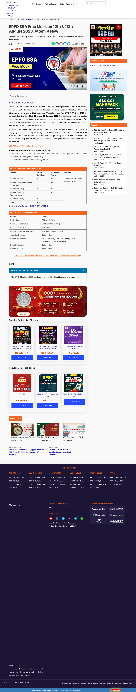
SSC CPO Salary (75, 484)
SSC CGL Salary (15, 488)
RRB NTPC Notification (98, 477)
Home (11, 20)
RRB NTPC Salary (96, 488)
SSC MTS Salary (55, 488)
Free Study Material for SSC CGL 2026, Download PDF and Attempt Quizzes (109, 156)
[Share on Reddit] (61, 43)
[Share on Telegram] (57, 43)
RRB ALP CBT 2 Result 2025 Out (102, 65)
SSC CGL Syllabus (15, 481)
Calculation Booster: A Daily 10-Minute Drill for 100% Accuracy (108, 189)
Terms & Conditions (114, 683)
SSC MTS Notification (57, 477)
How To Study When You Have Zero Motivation (107, 164)
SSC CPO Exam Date (77, 488)
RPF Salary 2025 (116, 484)
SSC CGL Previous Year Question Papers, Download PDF (106, 148)
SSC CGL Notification (16, 477)
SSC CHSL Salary (35, 488)
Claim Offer (115, 690)
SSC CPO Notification (77, 477)
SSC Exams (36, 4)
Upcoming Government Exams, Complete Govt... (23, 438)
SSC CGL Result (15, 484)
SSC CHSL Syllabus (36, 481)
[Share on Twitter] (68, 43)
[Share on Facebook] (65, 43)
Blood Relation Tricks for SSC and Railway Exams (107, 181)
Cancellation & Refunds (96, 683)
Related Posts (15, 418)
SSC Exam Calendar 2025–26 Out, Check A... (74, 438)
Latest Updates (66, 4)
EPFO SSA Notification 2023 (28, 20)
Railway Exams (51, 4)
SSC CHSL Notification (37, 477)
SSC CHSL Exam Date (37, 484)
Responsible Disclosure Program (74, 683)
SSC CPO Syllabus (76, 481)
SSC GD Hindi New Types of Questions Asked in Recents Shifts (109, 131)
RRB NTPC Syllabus (97, 481)
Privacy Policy (128, 683)
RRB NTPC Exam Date (98, 484)
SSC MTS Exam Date (57, 484)
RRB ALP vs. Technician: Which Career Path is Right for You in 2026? (109, 139)
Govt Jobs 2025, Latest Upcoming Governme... (45, 438)
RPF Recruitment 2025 (118, 477)
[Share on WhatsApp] (53, 43)
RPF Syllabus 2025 (117, 481)
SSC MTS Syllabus (56, 481)
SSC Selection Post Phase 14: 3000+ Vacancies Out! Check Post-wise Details (109, 173)
